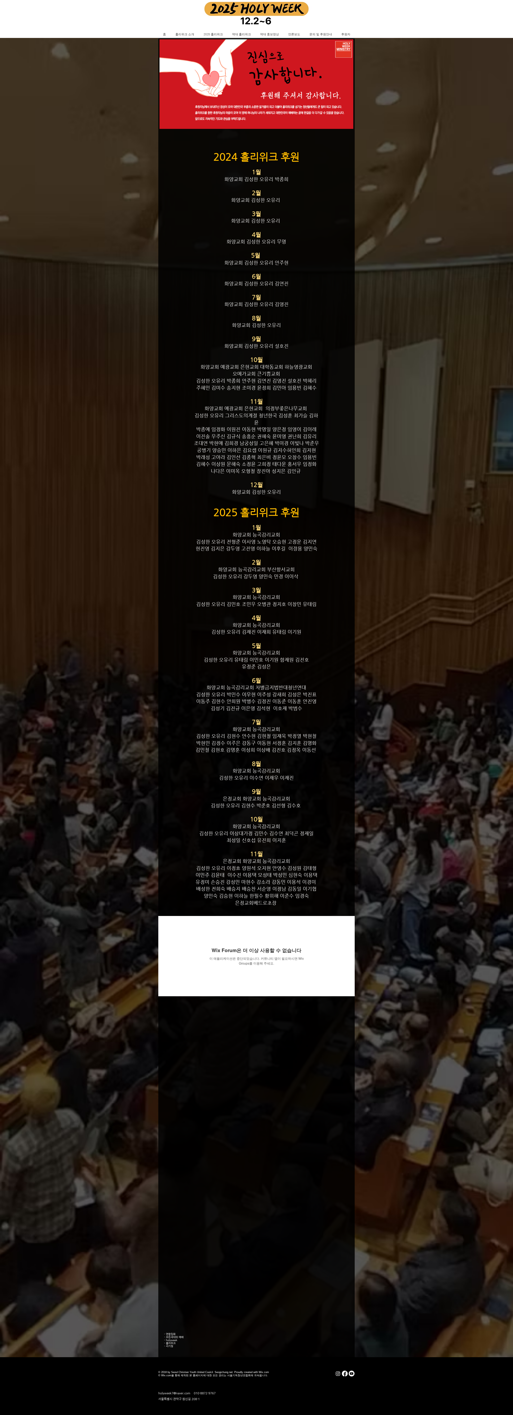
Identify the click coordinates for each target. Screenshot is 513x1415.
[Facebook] (345, 1373)
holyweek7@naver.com (174, 1393)
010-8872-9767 (205, 1393)
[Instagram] (338, 1373)
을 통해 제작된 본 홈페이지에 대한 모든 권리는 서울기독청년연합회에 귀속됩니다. (219, 1375)
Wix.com (166, 1375)
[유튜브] (351, 1373)
